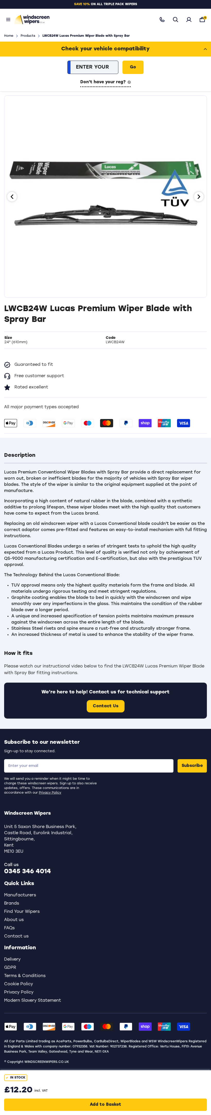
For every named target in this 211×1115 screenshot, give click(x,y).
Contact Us (105, 706)
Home (8, 36)
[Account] (189, 19)
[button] (105, 455)
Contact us (16, 936)
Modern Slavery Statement (32, 1001)
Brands (11, 904)
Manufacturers (20, 895)
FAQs (9, 928)
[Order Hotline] (162, 19)
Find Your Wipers (22, 912)
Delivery (12, 960)
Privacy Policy (50, 792)
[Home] (81, 19)
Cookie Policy (18, 984)
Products (28, 36)
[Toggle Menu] (8, 19)
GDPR (10, 968)
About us (14, 920)
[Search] (175, 19)
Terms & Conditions (25, 976)
